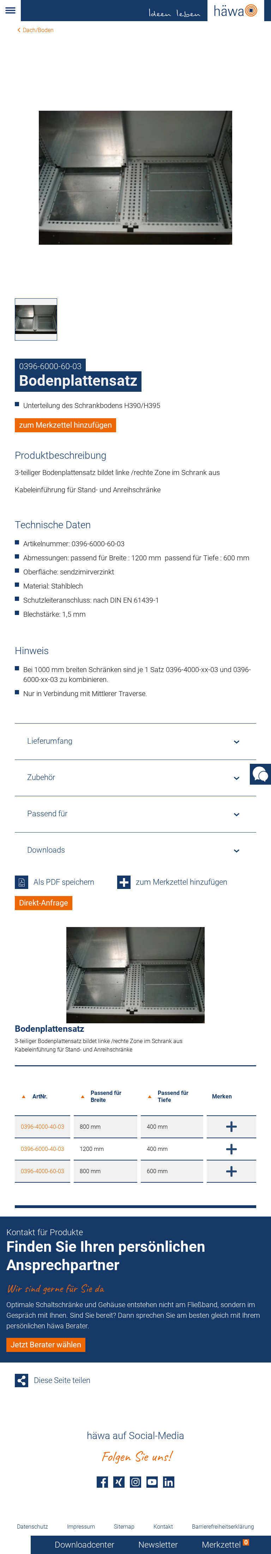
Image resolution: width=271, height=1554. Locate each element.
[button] (10, 10)
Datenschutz (32, 1526)
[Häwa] (146, 10)
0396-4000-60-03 (42, 1171)
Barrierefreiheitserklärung (223, 1526)
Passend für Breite (106, 1096)
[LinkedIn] (168, 1482)
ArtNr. (40, 1096)
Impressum (81, 1526)
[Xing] (119, 1482)
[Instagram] (135, 1482)
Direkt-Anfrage (43, 902)
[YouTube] (152, 1482)
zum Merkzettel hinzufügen (65, 425)
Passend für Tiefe (173, 1096)
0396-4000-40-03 (42, 1126)
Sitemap (124, 1526)
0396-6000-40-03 (42, 1149)
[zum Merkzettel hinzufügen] (231, 1127)
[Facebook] (102, 1482)
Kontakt (163, 1526)
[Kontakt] (260, 774)
